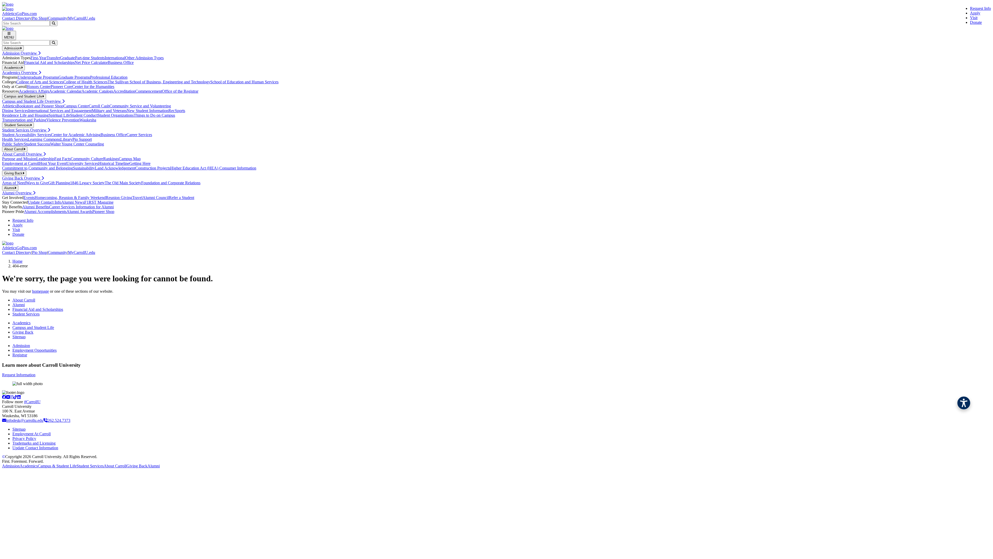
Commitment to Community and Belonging (37, 168)
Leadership (45, 159)
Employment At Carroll (31, 434)
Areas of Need (14, 183)
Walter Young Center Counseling (77, 144)
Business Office (121, 62)
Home (17, 261)
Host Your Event (52, 163)
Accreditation (124, 91)
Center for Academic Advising (76, 135)
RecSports (176, 110)
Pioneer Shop (103, 211)
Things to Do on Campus (154, 115)
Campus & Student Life (57, 466)
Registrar (19, 355)
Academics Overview (20, 72)
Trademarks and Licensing (34, 443)
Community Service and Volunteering (140, 106)
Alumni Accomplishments (45, 211)
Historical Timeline (113, 163)
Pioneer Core (61, 86)
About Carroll (23, 300)
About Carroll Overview (22, 154)
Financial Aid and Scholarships (49, 62)
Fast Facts (62, 159)
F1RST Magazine (99, 202)
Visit (973, 18)
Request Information (18, 375)
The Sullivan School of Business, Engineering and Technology (159, 82)
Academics (21, 323)
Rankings (111, 159)
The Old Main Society (123, 183)
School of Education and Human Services (244, 82)
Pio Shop (39, 18)
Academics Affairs (34, 91)
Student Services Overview (25, 130)
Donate (976, 22)
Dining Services (15, 110)
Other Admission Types (144, 58)
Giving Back (22, 332)
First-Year (39, 58)
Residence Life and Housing (25, 115)
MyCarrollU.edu (81, 18)
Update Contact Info (44, 202)
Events (29, 197)
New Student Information (147, 110)
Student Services (26, 314)
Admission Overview (20, 53)
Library (66, 139)
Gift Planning (59, 183)
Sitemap (19, 337)
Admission (21, 345)
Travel (137, 197)
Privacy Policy (24, 438)
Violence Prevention (62, 120)
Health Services (15, 139)
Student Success (37, 144)
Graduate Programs (74, 77)
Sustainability (84, 168)
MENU (9, 37)
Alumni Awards (79, 211)
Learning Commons (44, 139)
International (115, 58)
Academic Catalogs (97, 91)
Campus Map (130, 159)
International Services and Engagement (60, 110)
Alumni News (72, 202)
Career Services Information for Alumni (81, 207)
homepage (40, 291)
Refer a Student (181, 197)
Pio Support (82, 139)
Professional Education (108, 77)
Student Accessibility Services (26, 135)
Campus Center (76, 106)
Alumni (18, 305)
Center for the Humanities (93, 86)
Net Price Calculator (91, 62)
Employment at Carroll (20, 163)
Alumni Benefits (35, 207)
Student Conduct (83, 115)
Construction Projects (152, 168)
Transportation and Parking (24, 120)
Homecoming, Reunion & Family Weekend (70, 197)
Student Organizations (115, 115)
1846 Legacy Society (87, 183)
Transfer (53, 58)
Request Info (980, 8)
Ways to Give (37, 183)
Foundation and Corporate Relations (170, 183)
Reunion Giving (119, 197)
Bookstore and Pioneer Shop (40, 106)
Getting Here (140, 163)
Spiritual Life (59, 115)
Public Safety (13, 144)
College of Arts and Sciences (39, 82)
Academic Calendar (65, 91)
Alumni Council (155, 197)
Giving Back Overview (21, 178)
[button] (963, 402)
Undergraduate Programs (38, 77)
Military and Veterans (109, 110)
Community (57, 18)
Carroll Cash (99, 106)
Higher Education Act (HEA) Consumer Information (213, 168)
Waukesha (87, 120)
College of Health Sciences (85, 82)
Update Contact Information (35, 448)
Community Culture (87, 159)
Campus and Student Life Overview (32, 101)
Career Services (139, 135)
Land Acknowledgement (115, 168)
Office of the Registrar (180, 91)
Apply (975, 13)
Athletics (9, 106)
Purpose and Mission (19, 159)
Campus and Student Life (33, 327)
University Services (82, 163)
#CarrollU (32, 402)
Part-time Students (90, 58)
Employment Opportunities (34, 350)
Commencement (148, 91)
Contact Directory (16, 18)
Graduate (67, 58)
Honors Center (39, 86)
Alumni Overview (17, 193)
